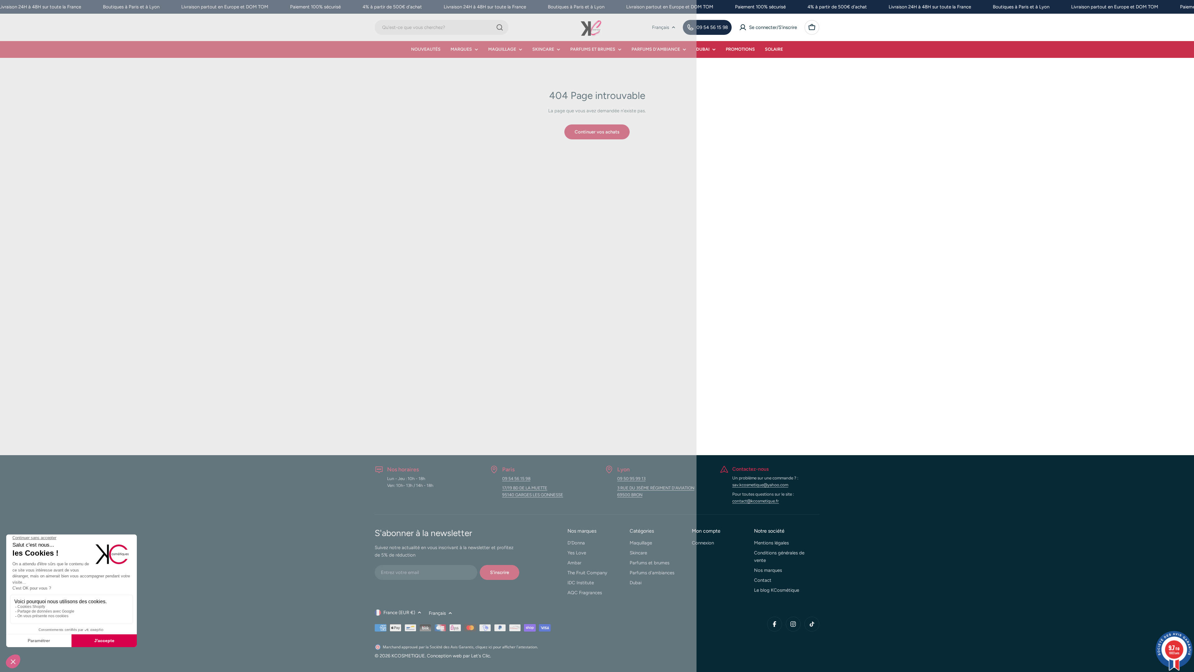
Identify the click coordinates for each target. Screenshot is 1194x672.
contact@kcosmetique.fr (755, 500)
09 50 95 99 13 (631, 478)
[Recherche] (499, 27)
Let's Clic (480, 656)
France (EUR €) (399, 612)
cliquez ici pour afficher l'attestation (506, 647)
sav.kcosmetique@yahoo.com (760, 484)
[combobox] (441, 27)
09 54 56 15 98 (516, 478)
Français (660, 27)
